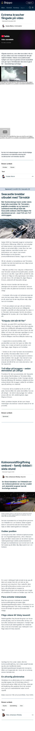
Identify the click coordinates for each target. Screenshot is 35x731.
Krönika (5, 167)
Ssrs (21, 705)
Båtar (3, 8)
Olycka (12, 167)
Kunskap (16, 8)
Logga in (29, 2)
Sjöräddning (13, 705)
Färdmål (9, 8)
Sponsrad (5, 416)
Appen (23, 8)
